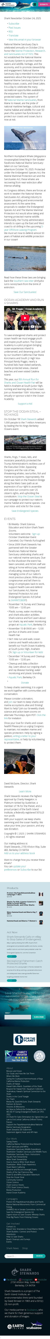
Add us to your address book (19, 853)
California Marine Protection (17, 1081)
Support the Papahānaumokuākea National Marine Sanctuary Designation (24, 1125)
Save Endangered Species (25, 510)
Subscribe (14, 23)
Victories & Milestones (15, 1106)
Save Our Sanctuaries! (25, 292)
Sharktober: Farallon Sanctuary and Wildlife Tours (26, 1151)
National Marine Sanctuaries (21, 99)
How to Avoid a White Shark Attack (20, 1162)
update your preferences (15, 868)
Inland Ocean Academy (15, 1192)
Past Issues (15, 27)
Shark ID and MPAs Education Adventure (23, 1174)
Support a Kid (25, 403)
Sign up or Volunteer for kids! (28, 652)
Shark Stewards (29, 419)
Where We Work (12, 1076)
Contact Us (11, 1226)
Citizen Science (12, 1182)
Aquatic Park (25, 624)
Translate (13, 35)
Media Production (13, 1190)
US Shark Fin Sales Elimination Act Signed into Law (27, 1117)
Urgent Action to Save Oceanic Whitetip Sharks (25, 1214)
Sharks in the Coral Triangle (17, 1096)
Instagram (26, 1279)
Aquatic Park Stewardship (16, 1157)
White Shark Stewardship (16, 1159)
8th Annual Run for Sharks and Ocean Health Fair (21, 381)
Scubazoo (32, 1309)
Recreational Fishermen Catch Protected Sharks (25, 962)
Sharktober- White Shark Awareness (21, 1164)
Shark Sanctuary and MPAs (17, 1146)
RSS (11, 31)
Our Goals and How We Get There (20, 1073)
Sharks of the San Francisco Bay (19, 1172)
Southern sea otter (24, 280)
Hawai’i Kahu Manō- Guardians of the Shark (24, 1086)
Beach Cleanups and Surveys (18, 1239)
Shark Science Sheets (15, 1185)
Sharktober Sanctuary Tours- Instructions (23, 1154)
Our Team (10, 1099)
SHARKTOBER (18, 600)
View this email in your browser (25, 39)
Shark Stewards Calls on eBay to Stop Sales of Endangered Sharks (24, 938)
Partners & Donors (14, 1104)
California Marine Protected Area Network (23, 1144)
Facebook (11, 1279)
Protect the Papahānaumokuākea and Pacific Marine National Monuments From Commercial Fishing (25, 1204)
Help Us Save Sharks (14, 1236)
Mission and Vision (14, 1071)
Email (7, 1013)
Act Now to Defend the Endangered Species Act (26, 1109)
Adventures (11, 1234)
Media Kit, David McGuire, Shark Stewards (23, 1101)
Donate (44, 4)
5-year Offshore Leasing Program (23, 228)
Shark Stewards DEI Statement (19, 1129)
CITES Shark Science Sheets (17, 1187)
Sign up (36, 533)
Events (9, 1242)
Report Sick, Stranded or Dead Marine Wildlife (25, 1229)
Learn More (25, 791)
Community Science (14, 1180)
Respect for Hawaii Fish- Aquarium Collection (24, 1089)
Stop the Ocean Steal (29, 496)
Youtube (42, 1279)
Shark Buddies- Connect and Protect (21, 1231)
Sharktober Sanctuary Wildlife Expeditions (23, 1149)
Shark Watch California (15, 1167)
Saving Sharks (12, 1141)
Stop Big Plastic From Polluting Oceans (22, 1217)
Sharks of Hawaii (13, 1084)
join (10, 701)
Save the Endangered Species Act (20, 1212)
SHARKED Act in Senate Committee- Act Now (24, 1209)
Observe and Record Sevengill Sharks (21, 1169)
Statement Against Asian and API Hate (22, 1132)
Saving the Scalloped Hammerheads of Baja (24, 1078)
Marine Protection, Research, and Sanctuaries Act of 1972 (25, 52)
